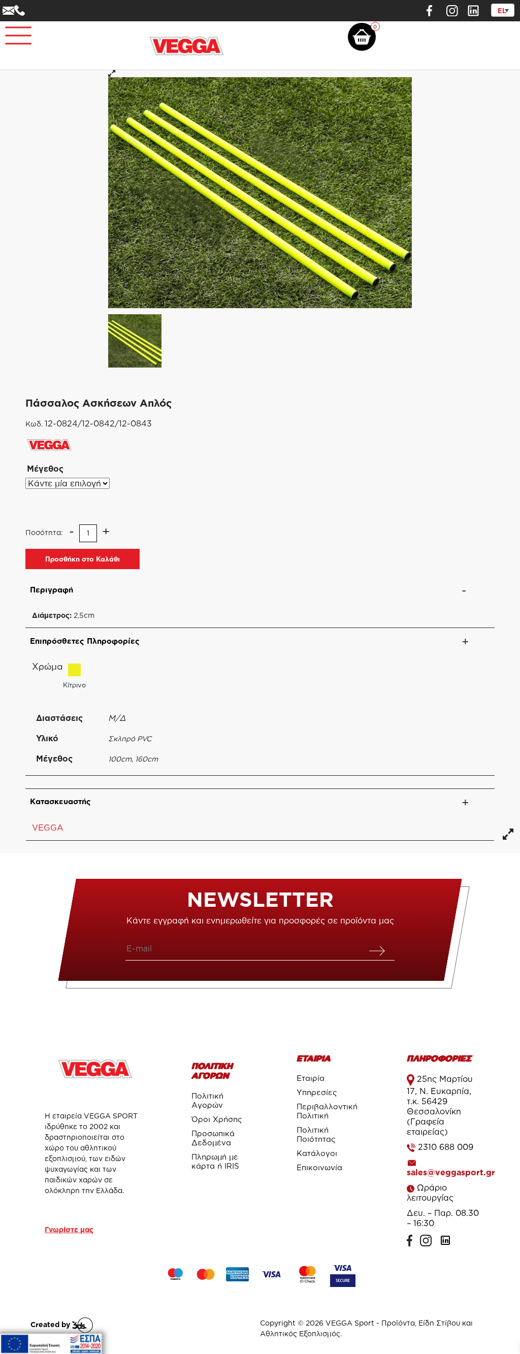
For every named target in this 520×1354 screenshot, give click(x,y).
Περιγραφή (51, 589)
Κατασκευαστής (60, 801)
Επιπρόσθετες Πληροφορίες (85, 641)
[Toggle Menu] (13, 31)
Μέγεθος (45, 468)
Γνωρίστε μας (69, 1229)
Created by (51, 1324)
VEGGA (47, 827)
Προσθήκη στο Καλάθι (82, 559)
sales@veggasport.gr (451, 1172)
